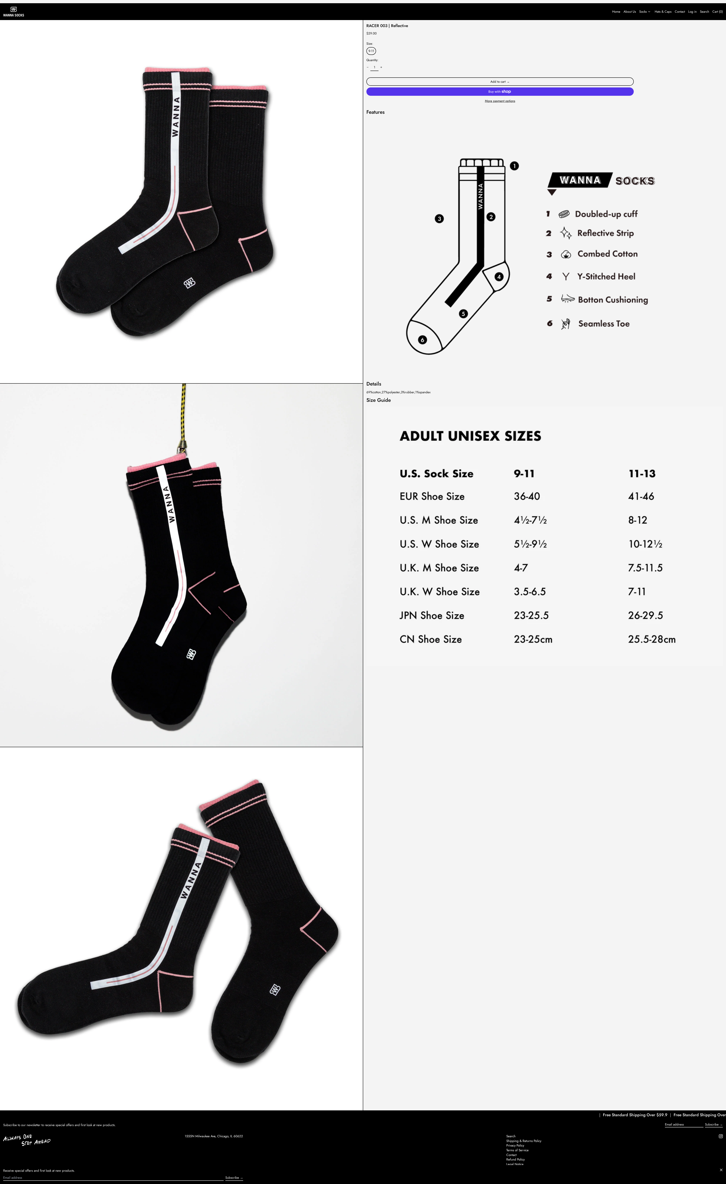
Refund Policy (515, 1159)
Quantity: (372, 60)
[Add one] (381, 67)
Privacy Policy (515, 1145)
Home (616, 11)
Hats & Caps (663, 11)
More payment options (500, 101)
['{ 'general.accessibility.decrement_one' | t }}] (368, 67)
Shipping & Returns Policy (523, 1141)
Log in (692, 11)
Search (511, 1136)
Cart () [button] (717, 11)
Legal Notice (515, 1164)
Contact (680, 11)
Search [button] (704, 11)
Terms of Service (517, 1150)
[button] (181, 201)
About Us (630, 11)
